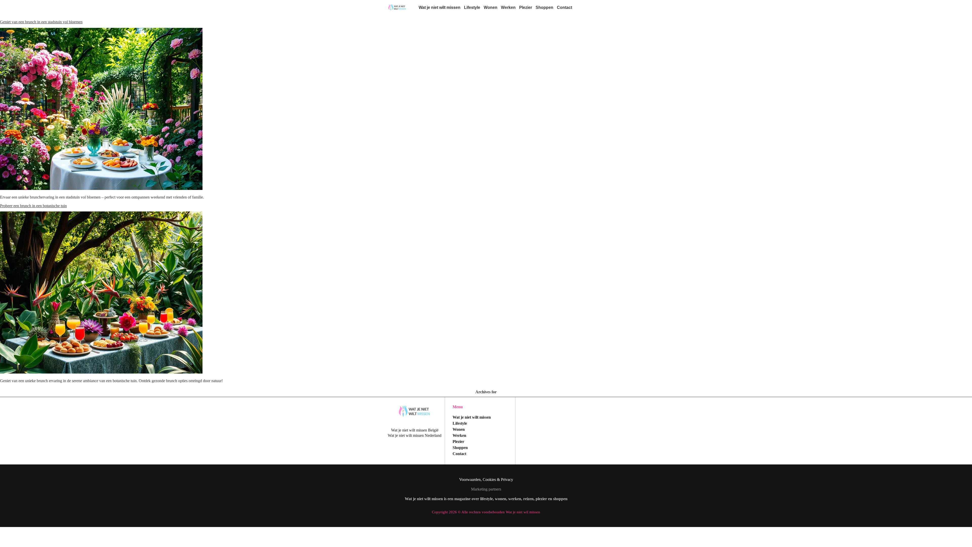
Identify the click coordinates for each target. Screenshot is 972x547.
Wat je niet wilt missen (439, 7)
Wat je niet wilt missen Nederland (414, 435)
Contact (564, 7)
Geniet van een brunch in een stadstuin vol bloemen (41, 22)
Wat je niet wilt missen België (414, 430)
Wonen (490, 7)
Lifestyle (472, 7)
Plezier (525, 7)
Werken (508, 7)
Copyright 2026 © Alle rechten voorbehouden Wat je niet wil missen (486, 512)
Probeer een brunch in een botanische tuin (33, 206)
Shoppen (544, 7)
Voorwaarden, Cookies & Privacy (486, 479)
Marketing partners (486, 489)
